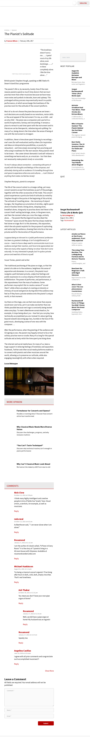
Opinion (14, 30)
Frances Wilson (12, 41)
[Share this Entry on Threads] (61, 740)
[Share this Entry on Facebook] (41, 740)
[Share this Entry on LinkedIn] (55, 740)
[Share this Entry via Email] (27, 740)
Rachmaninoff (69, 220)
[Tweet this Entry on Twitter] (48, 740)
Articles (6, 30)
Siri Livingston (68, 215)
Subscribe (83, 3)
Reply (16, 664)
